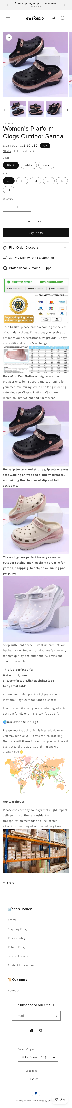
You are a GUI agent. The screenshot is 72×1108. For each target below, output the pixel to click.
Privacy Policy (16, 938)
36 (8, 181)
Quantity (8, 199)
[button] (8, 17)
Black (11, 165)
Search (12, 920)
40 (62, 181)
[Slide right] (67, 110)
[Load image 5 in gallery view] (54, 109)
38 (35, 181)
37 (22, 181)
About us (14, 990)
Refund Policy (17, 947)
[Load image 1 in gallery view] (18, 109)
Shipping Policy (18, 929)
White (29, 165)
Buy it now (36, 233)
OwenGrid (29, 1100)
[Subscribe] (56, 1016)
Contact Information (21, 965)
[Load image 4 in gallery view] (36, 109)
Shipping (7, 151)
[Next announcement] (64, 5)
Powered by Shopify (45, 1100)
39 (48, 181)
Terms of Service (18, 956)
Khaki (46, 165)
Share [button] (10, 882)
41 (8, 190)
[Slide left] (4, 110)
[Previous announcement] (7, 5)
